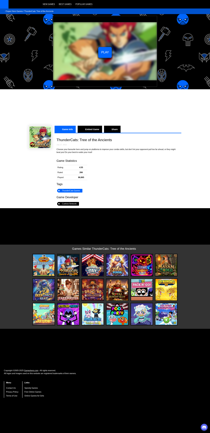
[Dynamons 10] (166, 289)
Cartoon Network (69, 204)
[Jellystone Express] (43, 314)
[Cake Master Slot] (68, 289)
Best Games (65, 4)
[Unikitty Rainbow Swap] (92, 314)
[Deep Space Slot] (43, 289)
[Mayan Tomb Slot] (166, 265)
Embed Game (92, 129)
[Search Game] (206, 4)
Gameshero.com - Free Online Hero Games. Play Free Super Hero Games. (24, 4)
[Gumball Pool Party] (117, 314)
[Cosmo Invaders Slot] (142, 265)
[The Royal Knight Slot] (117, 289)
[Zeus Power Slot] (117, 265)
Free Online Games (32, 392)
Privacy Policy (12, 392)
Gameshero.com (31, 370)
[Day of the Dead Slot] (92, 289)
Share (115, 129)
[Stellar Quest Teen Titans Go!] (68, 314)
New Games (49, 4)
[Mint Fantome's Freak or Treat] (142, 314)
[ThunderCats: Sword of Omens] (68, 265)
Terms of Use (11, 396)
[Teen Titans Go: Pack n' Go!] (142, 289)
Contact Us (11, 388)
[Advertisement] (105, 107)
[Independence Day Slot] (92, 265)
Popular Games (83, 4)
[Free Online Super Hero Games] (3, 11)
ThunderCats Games (71, 191)
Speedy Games (31, 388)
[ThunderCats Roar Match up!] (43, 265)
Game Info (67, 129)
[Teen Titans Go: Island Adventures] (166, 314)
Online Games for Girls (34, 396)
